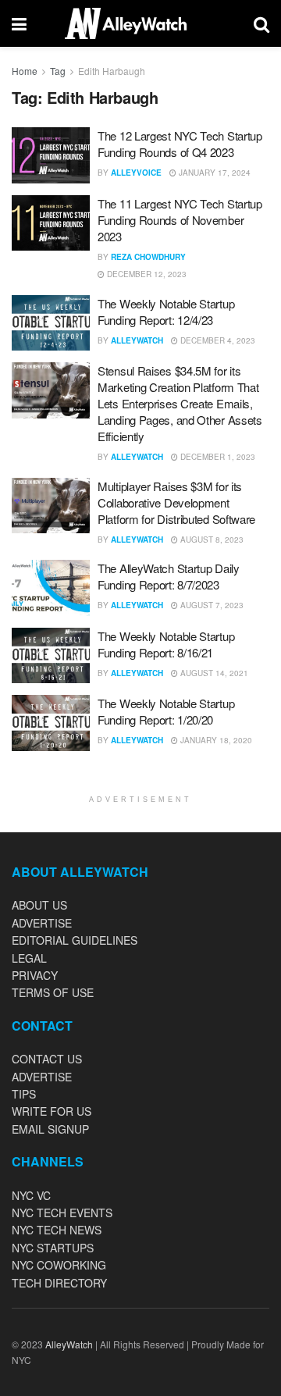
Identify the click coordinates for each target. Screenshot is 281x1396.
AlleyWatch (137, 340)
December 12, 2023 (146, 274)
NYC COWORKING (59, 1265)
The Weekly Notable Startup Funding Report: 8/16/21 (166, 644)
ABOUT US (39, 905)
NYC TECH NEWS (56, 1230)
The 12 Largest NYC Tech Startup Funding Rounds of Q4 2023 (180, 143)
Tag (58, 70)
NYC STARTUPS (53, 1247)
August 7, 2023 (211, 605)
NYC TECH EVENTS (62, 1212)
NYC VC (31, 1195)
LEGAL (29, 958)
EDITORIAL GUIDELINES (74, 940)
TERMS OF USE (53, 992)
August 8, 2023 (211, 539)
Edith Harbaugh (111, 70)
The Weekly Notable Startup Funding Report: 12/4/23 (166, 311)
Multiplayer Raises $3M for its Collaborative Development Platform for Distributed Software (176, 502)
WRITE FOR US (51, 1111)
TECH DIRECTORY (59, 1283)
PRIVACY (35, 975)
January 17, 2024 (213, 172)
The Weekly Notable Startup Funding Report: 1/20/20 (166, 711)
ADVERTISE (42, 923)
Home (24, 70)
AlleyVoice (136, 172)
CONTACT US (47, 1059)
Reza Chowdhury (148, 256)
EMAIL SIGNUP (50, 1129)
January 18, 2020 (215, 740)
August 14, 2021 (213, 673)
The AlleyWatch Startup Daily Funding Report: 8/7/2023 (169, 576)
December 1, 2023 (216, 456)
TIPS (24, 1094)
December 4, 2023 (216, 340)
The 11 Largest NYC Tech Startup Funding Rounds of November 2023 (180, 219)
